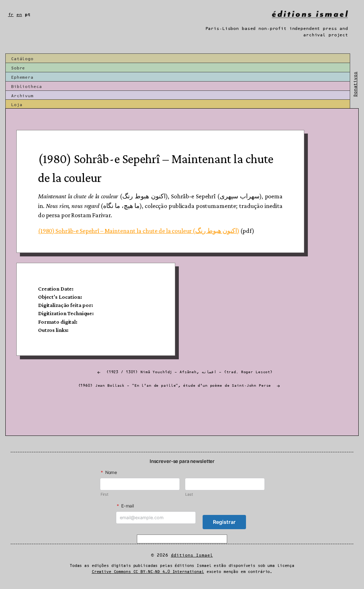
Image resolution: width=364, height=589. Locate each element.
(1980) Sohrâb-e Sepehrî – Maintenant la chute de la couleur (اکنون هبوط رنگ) (138, 230)
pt (28, 15)
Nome (109, 472)
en (19, 15)
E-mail (125, 506)
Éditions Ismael (192, 555)
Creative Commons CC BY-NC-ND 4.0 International (148, 572)
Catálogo (22, 59)
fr (11, 15)
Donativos (355, 84)
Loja (16, 105)
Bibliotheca (26, 87)
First (104, 494)
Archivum (22, 96)
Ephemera (22, 77)
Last (189, 494)
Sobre (18, 68)
